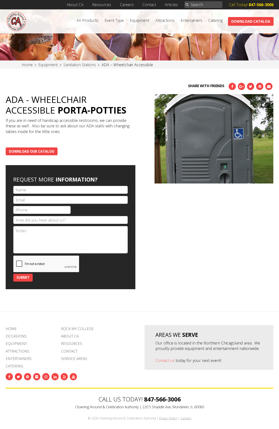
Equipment (139, 20)
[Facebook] (232, 86)
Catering (215, 20)
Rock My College (77, 328)
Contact (149, 4)
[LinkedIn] (55, 376)
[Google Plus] (241, 86)
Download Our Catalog (31, 151)
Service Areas (74, 358)
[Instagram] (45, 376)
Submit (23, 277)
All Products (88, 20)
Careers (127, 4)
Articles (171, 4)
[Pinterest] (259, 86)
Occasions (16, 336)
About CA (75, 4)
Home (11, 328)
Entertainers (191, 20)
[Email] (268, 86)
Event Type (114, 20)
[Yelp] (64, 376)
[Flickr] (36, 376)
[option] (214, 139)
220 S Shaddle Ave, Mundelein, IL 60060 (173, 407)
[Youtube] (73, 376)
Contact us (165, 360)
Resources (101, 4)
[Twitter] (250, 86)
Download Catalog (250, 21)
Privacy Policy (168, 418)
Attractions (165, 20)
